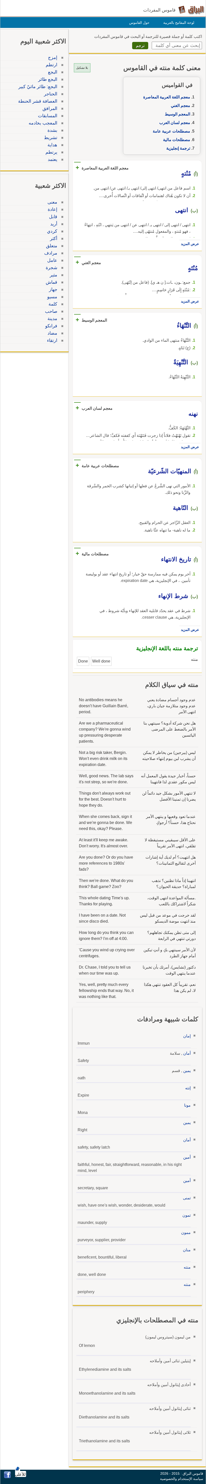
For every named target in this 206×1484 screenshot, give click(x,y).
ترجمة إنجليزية (178, 148)
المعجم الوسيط (177, 114)
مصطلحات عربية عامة (171, 131)
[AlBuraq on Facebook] (7, 1477)
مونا (187, 1105)
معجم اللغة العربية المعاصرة (166, 97)
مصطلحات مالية (176, 140)
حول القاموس (139, 23)
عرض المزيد (190, 244)
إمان (187, 1036)
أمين (187, 1157)
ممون (186, 1232)
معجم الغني (180, 105)
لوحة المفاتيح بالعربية (178, 23)
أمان (187, 1053)
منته (187, 1267)
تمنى (187, 1198)
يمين (187, 1071)
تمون (186, 1215)
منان (187, 1250)
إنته (188, 1088)
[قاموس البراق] (191, 9)
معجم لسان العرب (174, 123)
